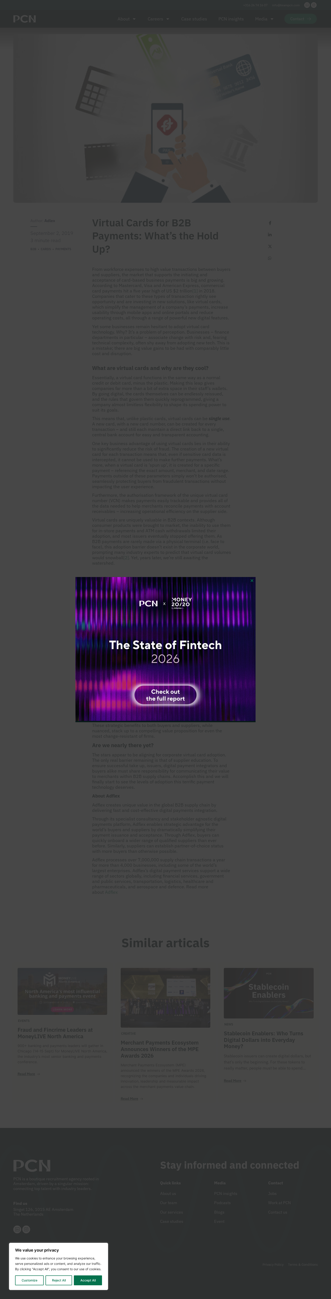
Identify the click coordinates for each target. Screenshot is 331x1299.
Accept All (88, 1280)
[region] (58, 1266)
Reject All (59, 1280)
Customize (29, 1280)
